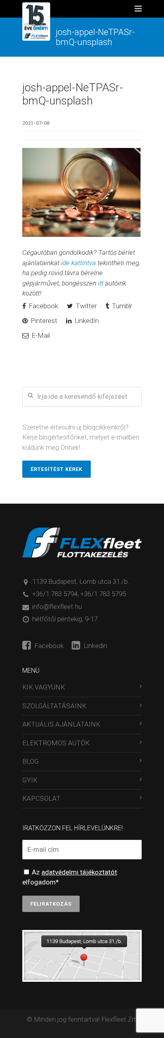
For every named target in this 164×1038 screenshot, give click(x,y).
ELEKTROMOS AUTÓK (56, 743)
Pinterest (43, 321)
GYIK (29, 780)
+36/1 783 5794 (55, 594)
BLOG (30, 761)
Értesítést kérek (56, 469)
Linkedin (94, 646)
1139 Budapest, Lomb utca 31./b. (80, 581)
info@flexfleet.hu (57, 607)
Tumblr (121, 306)
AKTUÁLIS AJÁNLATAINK (61, 724)
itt (100, 283)
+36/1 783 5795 (103, 594)
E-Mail (40, 335)
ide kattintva (78, 263)
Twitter (85, 306)
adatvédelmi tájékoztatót (79, 872)
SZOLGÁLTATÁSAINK (54, 706)
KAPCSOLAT (41, 798)
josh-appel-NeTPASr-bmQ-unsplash (72, 94)
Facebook (42, 306)
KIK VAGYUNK (43, 687)
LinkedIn (86, 321)
